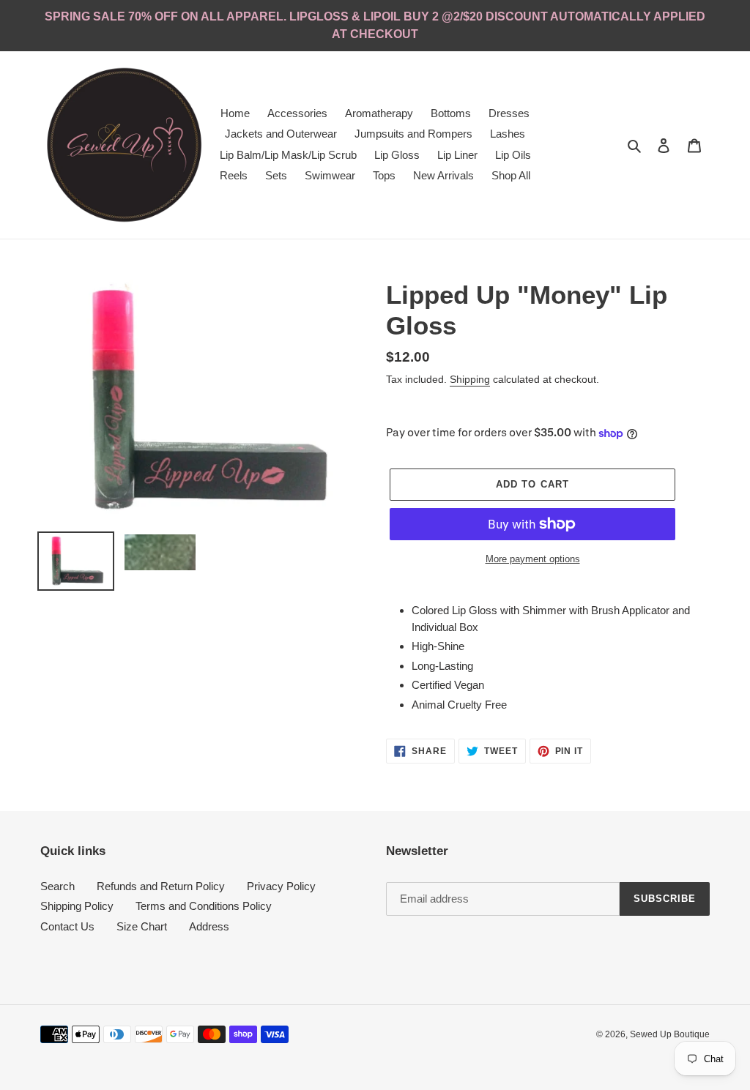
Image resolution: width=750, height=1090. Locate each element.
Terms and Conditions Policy (203, 906)
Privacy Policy (281, 886)
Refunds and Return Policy (161, 886)
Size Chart (141, 926)
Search (57, 886)
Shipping (470, 379)
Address (209, 926)
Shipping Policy (77, 906)
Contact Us (67, 926)
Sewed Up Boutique (670, 1034)
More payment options (533, 558)
